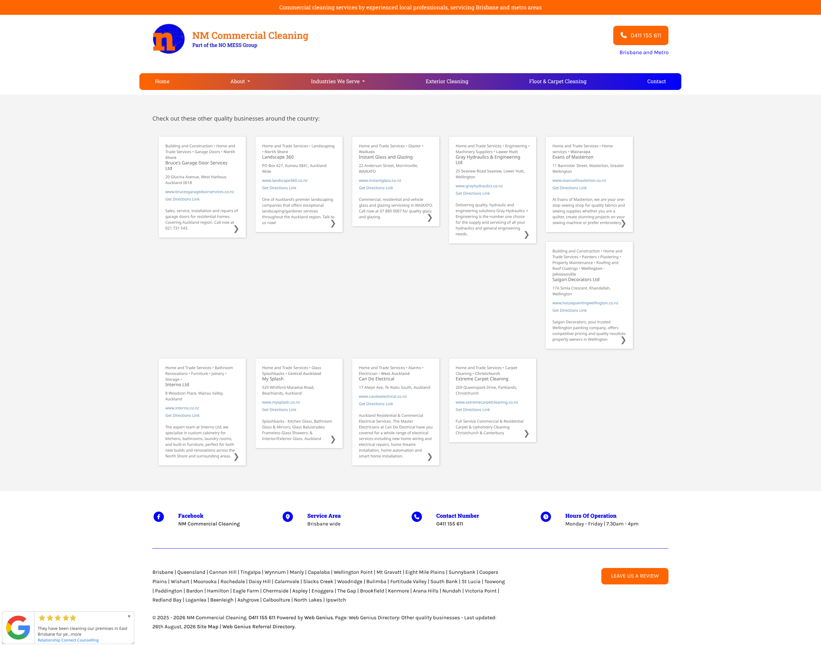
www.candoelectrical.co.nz (382, 396)
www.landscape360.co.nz (284, 180)
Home (162, 81)
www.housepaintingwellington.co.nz (585, 303)
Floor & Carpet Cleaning (557, 81)
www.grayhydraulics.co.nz (479, 186)
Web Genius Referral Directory (258, 627)
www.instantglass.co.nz (380, 180)
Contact (656, 81)
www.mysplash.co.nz (281, 402)
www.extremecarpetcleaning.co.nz (487, 402)
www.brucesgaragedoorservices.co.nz (199, 191)
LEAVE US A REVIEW (635, 576)
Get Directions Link (182, 199)
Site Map (208, 627)
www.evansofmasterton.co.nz (579, 180)
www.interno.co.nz (182, 408)
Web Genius (318, 618)
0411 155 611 (449, 524)
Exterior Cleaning (447, 81)
